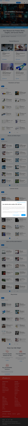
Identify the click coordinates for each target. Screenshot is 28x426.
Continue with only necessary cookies (21, 202)
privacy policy (16, 212)
